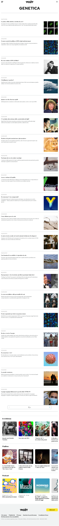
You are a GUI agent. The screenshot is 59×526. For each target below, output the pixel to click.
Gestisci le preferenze (30, 515)
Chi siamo (4, 515)
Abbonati (52, 510)
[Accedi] (57, 2)
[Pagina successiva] (49, 407)
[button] (9, 407)
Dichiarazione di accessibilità (10, 517)
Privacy (19, 515)
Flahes (5, 446)
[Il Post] (29, 1)
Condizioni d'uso (43, 515)
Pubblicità (12, 515)
